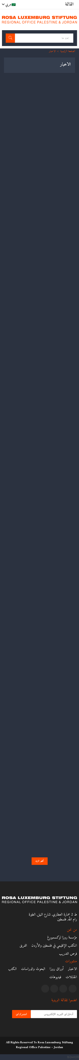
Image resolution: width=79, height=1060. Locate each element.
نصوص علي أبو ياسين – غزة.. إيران (52, 512)
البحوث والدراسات (33, 969)
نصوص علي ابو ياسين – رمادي (55, 448)
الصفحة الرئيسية (67, 51)
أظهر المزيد (39, 861)
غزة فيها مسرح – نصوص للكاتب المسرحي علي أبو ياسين (41, 123)
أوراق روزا (57, 969)
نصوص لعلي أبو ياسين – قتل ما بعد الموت (49, 640)
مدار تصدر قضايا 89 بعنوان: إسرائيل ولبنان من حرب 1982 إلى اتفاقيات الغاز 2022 (42, 835)
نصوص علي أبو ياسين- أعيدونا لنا (54, 576)
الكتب (12, 969)
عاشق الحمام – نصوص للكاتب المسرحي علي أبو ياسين (43, 188)
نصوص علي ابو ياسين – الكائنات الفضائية (49, 320)
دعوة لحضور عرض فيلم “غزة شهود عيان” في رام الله (42, 384)
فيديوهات (55, 977)
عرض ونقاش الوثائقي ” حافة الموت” (52, 704)
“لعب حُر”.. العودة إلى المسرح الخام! (53, 768)
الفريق (23, 945)
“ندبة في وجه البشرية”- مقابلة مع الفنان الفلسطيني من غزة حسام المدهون (40, 254)
